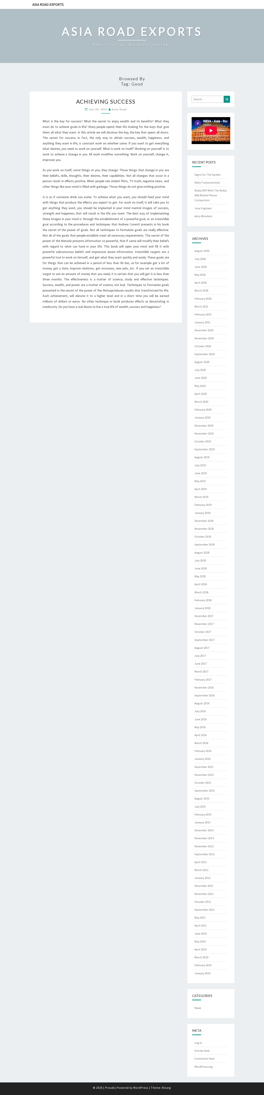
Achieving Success (105, 101)
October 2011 (202, 902)
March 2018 (201, 592)
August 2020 (201, 362)
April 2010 (200, 949)
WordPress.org (203, 1066)
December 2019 (203, 425)
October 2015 (202, 782)
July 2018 (200, 560)
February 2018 (203, 600)
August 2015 (201, 798)
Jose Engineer (203, 208)
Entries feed (201, 1050)
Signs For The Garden (207, 174)
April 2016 (200, 735)
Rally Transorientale (207, 182)
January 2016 (202, 759)
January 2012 (202, 878)
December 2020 (203, 330)
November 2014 (204, 838)
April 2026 (200, 282)
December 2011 (203, 886)
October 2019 (202, 441)
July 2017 (200, 655)
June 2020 (200, 378)
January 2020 (202, 417)
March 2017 (201, 671)
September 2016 (204, 695)
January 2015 (202, 822)
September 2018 (204, 544)
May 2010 (200, 941)
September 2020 (204, 354)
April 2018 (200, 584)
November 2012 (204, 846)
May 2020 (200, 386)
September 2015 (204, 790)
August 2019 (201, 457)
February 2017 (203, 679)
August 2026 (201, 251)
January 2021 (202, 322)
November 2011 (204, 894)
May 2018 (200, 576)
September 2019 (204, 449)
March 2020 (201, 401)
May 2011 (200, 917)
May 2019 (200, 481)
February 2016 (203, 751)
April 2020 (200, 394)
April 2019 (200, 489)
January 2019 (202, 513)
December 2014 (203, 830)
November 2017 (204, 624)
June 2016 (200, 719)
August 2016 (201, 703)
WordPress (140, 1087)
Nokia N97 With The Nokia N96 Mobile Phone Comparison (210, 195)
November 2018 (204, 528)
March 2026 (201, 290)
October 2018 (202, 536)
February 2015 (203, 814)
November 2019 (204, 433)
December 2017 (203, 616)
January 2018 (202, 608)
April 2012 (200, 862)
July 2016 (200, 711)
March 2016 (201, 743)
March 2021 (201, 306)
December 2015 (203, 767)
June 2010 (200, 933)
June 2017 (200, 663)
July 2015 (200, 806)
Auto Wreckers (203, 216)
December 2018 (203, 521)
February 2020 (203, 409)
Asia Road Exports (48, 4)
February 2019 (203, 505)
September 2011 (204, 909)
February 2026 (203, 298)
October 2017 (202, 632)
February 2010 (203, 965)
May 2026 (200, 274)
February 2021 (203, 314)
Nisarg (166, 1087)
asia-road (119, 109)
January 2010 (202, 973)
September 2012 (204, 854)
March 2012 (201, 870)
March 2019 (201, 497)
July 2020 (200, 370)
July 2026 (200, 259)
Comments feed (204, 1058)
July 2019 (200, 465)
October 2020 (202, 346)
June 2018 (200, 568)
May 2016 (200, 727)
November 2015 (204, 775)
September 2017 (204, 640)
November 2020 (204, 338)
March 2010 (201, 957)
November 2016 (204, 687)
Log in (198, 1043)
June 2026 (200, 267)
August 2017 (201, 648)
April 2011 (200, 925)
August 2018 (201, 552)
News (197, 1008)
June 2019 (200, 473)
